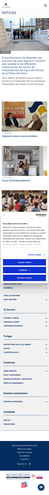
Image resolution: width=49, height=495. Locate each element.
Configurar (23, 270)
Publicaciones (9, 424)
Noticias (7, 420)
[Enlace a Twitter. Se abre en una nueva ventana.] (30, 464)
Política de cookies (24, 449)
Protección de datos (24, 452)
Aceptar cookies (24, 262)
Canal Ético (24, 459)
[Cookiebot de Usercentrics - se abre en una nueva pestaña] (35, 215)
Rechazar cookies (24, 278)
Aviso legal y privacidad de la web (24, 445)
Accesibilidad (24, 456)
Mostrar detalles (35, 255)
